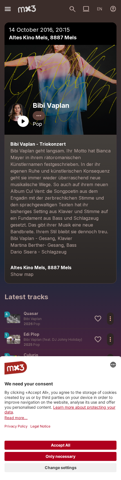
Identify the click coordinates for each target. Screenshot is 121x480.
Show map (21, 274)
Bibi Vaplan (51, 105)
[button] (60, 318)
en (99, 8)
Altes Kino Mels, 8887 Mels (43, 37)
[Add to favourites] (98, 318)
